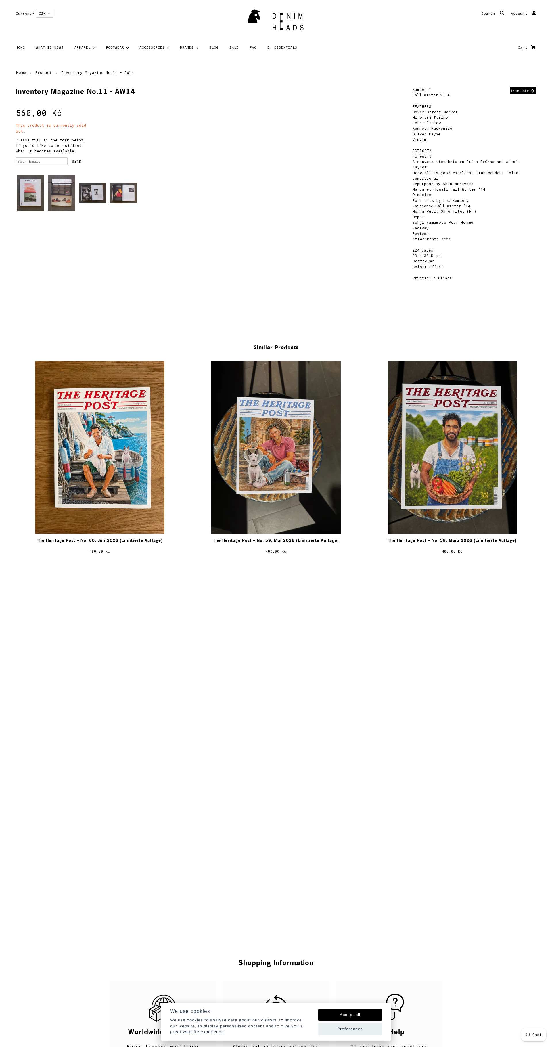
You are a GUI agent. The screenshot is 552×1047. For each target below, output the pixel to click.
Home (21, 72)
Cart (523, 47)
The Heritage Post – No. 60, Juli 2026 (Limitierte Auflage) (100, 541)
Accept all (350, 1014)
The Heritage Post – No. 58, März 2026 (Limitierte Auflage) (452, 541)
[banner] (276, 21)
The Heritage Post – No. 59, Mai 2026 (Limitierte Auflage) (276, 541)
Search (489, 13)
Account (520, 13)
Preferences (350, 1029)
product (43, 72)
